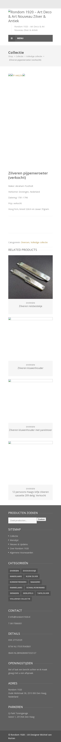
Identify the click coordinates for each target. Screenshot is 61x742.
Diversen (25, 242)
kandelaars (16, 576)
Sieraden (14, 593)
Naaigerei (35, 582)
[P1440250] (17, 75)
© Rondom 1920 (16, 734)
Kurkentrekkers (18, 582)
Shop (10, 56)
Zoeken (41, 519)
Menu (20, 38)
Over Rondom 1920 (19, 548)
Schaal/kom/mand (35, 587)
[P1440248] (24, 75)
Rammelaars (16, 587)
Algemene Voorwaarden (21, 552)
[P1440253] (9, 75)
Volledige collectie (34, 56)
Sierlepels (28, 593)
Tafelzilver (43, 593)
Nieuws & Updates (19, 544)
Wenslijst (14, 540)
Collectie (19, 56)
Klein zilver (32, 576)
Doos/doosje (29, 571)
